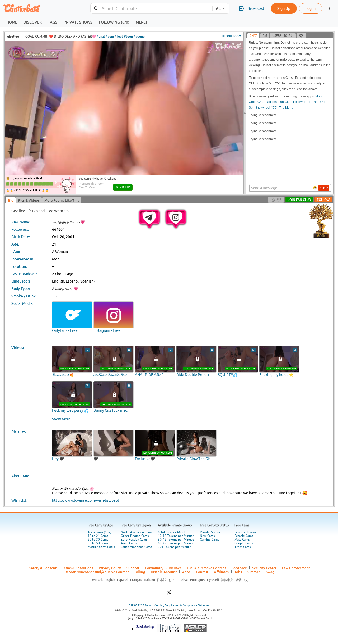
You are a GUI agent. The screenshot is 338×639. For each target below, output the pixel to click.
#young (139, 36)
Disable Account (164, 572)
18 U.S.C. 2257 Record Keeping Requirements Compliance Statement (169, 605)
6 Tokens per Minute (172, 532)
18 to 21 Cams (98, 536)
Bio (10, 200)
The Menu (286, 108)
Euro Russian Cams (134, 539)
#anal (101, 36)
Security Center (264, 568)
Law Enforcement (296, 568)
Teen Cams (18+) (99, 532)
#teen (128, 36)
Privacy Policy (110, 568)
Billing (139, 572)
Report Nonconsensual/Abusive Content (97, 572)
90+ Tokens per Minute (174, 547)
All (218, 8)
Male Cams (242, 539)
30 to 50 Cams (98, 543)
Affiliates (221, 572)
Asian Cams (129, 543)
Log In (311, 8)
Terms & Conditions (77, 568)
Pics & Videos (29, 200)
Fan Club (285, 102)
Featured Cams (245, 532)
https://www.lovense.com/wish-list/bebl (85, 500)
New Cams (207, 536)
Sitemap (253, 572)
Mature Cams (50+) (101, 547)
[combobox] (151, 8)
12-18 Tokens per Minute (176, 536)
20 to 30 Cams (98, 539)
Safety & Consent (43, 568)
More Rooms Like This (61, 200)
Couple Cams (243, 543)
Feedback (239, 568)
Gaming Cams (209, 539)
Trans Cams (242, 547)
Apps (186, 572)
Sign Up (283, 8)
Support (132, 568)
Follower (299, 102)
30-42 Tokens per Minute (176, 539)
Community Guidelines (163, 568)
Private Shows (210, 532)
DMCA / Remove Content (206, 568)
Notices (271, 102)
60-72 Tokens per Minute (176, 543)
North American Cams (136, 532)
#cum (110, 36)
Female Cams (243, 536)
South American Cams (136, 547)
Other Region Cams (135, 536)
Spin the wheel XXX (263, 108)
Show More (61, 419)
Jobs (238, 572)
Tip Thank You (317, 102)
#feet (119, 36)
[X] (169, 594)
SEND (324, 188)
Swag (270, 572)
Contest (202, 572)
